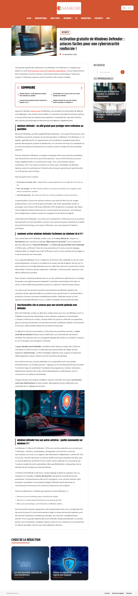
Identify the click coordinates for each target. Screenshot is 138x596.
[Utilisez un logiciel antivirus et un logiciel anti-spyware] (69, 563)
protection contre (37, 71)
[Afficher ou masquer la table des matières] (59, 88)
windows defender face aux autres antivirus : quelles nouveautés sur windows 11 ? (65, 101)
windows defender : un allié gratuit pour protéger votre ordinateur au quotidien (32, 95)
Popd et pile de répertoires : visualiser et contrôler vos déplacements (108, 94)
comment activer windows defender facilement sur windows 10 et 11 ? (33, 101)
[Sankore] (69, 8)
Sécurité (65, 32)
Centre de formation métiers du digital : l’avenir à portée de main (108, 114)
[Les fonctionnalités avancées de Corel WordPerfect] (30, 563)
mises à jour (36, 111)
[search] (124, 7)
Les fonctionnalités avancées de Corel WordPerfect (28, 574)
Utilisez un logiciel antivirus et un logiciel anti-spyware (67, 574)
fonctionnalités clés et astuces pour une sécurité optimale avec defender (66, 95)
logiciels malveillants (57, 71)
